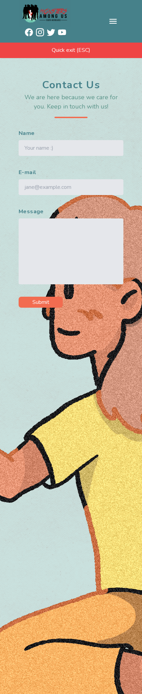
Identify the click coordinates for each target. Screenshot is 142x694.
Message (31, 211)
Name (27, 133)
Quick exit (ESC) (71, 50)
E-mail (27, 172)
